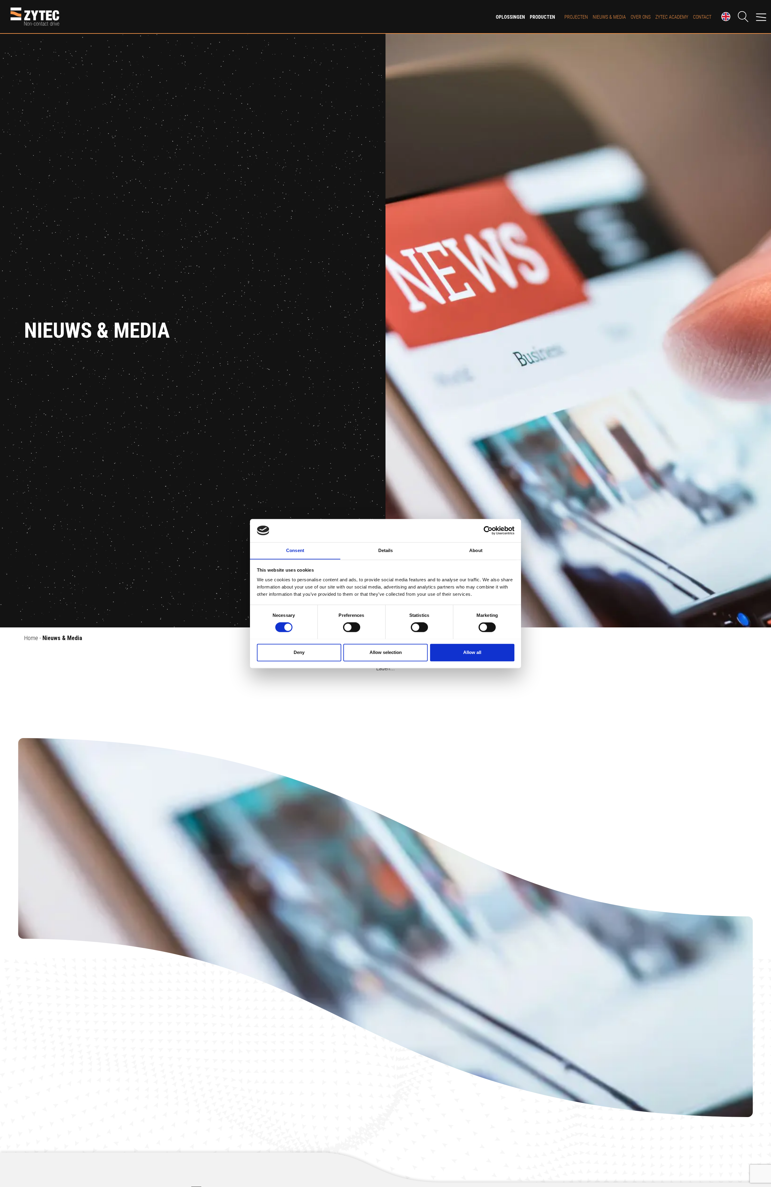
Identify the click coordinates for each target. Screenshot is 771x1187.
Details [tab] (385, 550)
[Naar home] (244, 16)
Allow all (472, 652)
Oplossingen (510, 17)
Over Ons (641, 17)
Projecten (576, 17)
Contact (702, 17)
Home (31, 638)
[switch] (351, 627)
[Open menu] (761, 16)
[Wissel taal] (725, 16)
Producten (542, 17)
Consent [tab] (295, 550)
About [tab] (475, 550)
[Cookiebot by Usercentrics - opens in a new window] (488, 530)
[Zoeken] (743, 16)
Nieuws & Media (609, 17)
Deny (299, 652)
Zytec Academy (671, 17)
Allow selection (386, 652)
